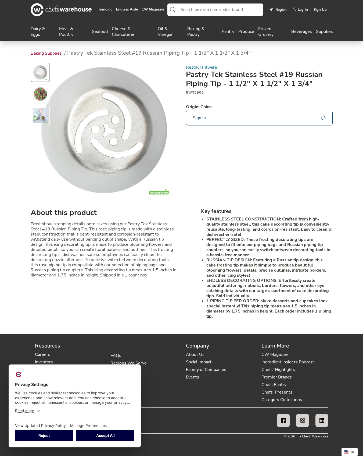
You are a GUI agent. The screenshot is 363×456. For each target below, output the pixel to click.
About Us (195, 354)
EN (353, 452)
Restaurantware (201, 67)
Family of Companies (206, 369)
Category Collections (281, 400)
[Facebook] (283, 420)
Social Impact (198, 362)
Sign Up (320, 9)
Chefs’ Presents (276, 392)
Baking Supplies (47, 53)
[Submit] (172, 9)
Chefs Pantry (273, 385)
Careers (42, 354)
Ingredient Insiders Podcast (287, 362)
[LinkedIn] (321, 420)
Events (192, 377)
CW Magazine (153, 10)
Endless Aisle (127, 10)
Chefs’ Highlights (278, 369)
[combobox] (220, 9)
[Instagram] (302, 420)
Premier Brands (276, 377)
